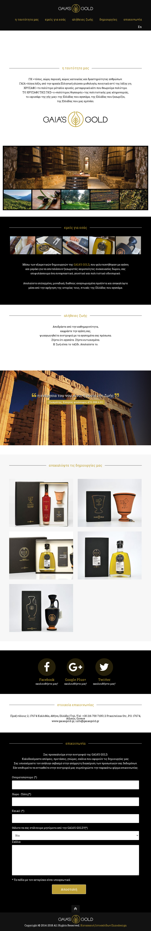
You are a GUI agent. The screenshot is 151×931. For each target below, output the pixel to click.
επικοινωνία (133, 19)
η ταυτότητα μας (27, 19)
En (140, 27)
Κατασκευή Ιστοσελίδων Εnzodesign (103, 925)
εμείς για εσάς (55, 19)
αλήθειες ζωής (82, 19)
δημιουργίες (108, 19)
